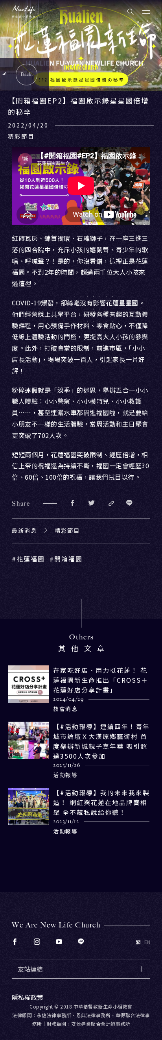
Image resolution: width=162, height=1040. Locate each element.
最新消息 (24, 530)
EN (147, 942)
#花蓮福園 (28, 558)
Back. (26, 74)
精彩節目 (67, 530)
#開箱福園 (66, 558)
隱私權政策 (27, 997)
